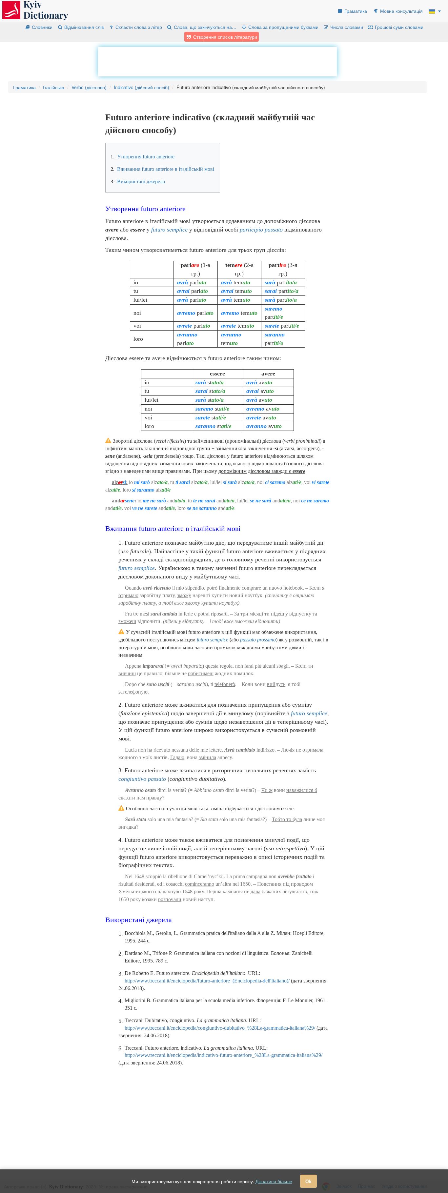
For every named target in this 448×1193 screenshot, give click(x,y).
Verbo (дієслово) (89, 87)
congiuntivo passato (142, 779)
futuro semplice (169, 229)
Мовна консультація (401, 11)
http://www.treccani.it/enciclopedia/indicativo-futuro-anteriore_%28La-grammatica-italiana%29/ (223, 1055)
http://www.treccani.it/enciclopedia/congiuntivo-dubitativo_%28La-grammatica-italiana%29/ (220, 1028)
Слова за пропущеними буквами (282, 27)
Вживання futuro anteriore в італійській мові (162, 169)
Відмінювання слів (83, 27)
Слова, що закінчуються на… (204, 27)
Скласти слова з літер (138, 27)
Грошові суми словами (398, 27)
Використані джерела (138, 181)
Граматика (355, 11)
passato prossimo (258, 640)
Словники (41, 27)
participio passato (261, 229)
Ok (308, 1181)
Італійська (53, 87)
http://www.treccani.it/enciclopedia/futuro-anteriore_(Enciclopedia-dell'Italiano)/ (207, 980)
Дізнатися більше (273, 1181)
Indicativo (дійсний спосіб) (141, 87)
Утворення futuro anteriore (142, 156)
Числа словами (346, 27)
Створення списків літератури (224, 36)
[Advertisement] (217, 61)
